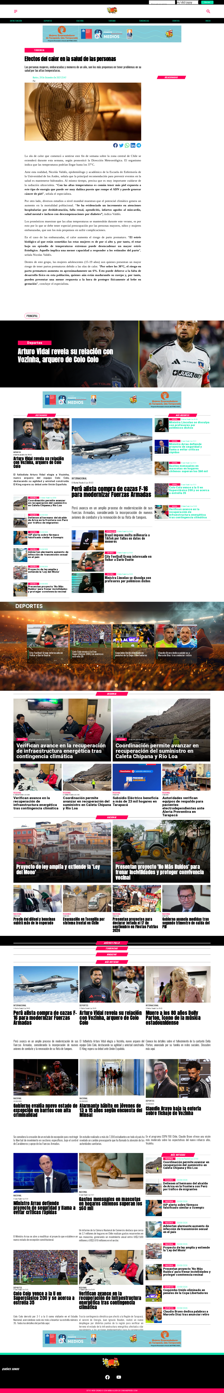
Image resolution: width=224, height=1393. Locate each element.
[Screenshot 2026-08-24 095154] (20, 503)
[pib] (186, 911)
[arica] (20, 521)
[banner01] (112, 42)
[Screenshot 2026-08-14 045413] (137, 790)
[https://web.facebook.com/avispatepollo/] (107, 1379)
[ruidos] (20, 590)
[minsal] (112, 1095)
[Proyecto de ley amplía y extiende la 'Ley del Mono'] (20, 572)
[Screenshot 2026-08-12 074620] (186, 790)
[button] (32, 316)
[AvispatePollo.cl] (15, 13)
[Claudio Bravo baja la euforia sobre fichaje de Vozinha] (178, 1097)
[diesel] (37, 911)
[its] (20, 555)
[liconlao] (162, 425)
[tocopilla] (87, 911)
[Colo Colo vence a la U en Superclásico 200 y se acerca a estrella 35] (162, 490)
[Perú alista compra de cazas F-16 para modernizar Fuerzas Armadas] (112, 474)
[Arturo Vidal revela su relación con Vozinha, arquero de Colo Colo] (41, 449)
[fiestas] (137, 911)
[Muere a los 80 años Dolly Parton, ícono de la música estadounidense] (178, 1002)
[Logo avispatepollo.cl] (112, 13)
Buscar (207, 2)
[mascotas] (162, 469)
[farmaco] (20, 538)
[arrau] (162, 447)
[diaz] (154, 1315)
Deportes (36, 627)
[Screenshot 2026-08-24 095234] (162, 512)
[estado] (45, 1095)
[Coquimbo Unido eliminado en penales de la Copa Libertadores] (154, 1294)
